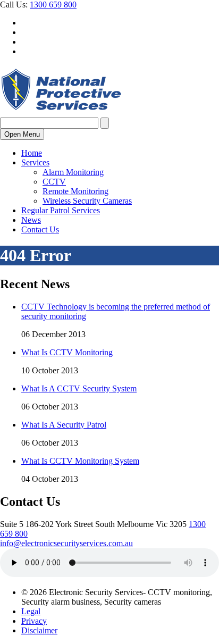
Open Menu (22, 134)
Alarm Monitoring (73, 172)
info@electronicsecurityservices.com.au (66, 543)
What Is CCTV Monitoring (67, 352)
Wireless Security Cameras (87, 200)
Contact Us (40, 229)
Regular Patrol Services (60, 210)
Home (31, 152)
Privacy (34, 620)
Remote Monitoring (75, 191)
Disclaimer (39, 630)
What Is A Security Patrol (63, 424)
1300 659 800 (53, 4)
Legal (30, 611)
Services (35, 162)
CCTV (54, 181)
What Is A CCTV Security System (79, 388)
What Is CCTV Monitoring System (80, 460)
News (31, 219)
